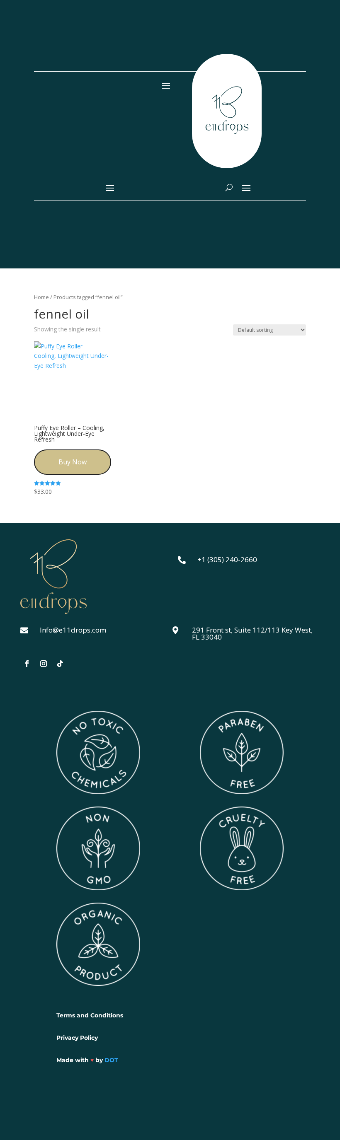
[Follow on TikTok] (60, 663)
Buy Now (72, 461)
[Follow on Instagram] (43, 663)
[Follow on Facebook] (27, 663)
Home (41, 297)
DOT (111, 1060)
